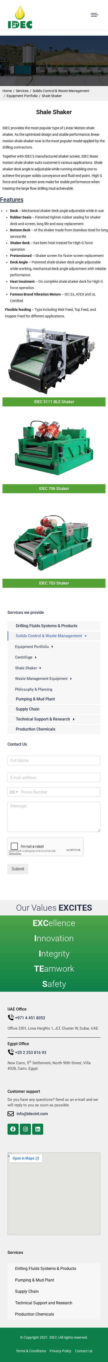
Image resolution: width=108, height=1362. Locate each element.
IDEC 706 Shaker (54, 488)
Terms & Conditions (31, 1351)
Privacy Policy (60, 1351)
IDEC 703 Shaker (54, 583)
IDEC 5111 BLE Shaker (54, 401)
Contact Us (83, 1351)
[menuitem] (54, 625)
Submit (18, 869)
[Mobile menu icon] (94, 14)
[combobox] (13, 792)
